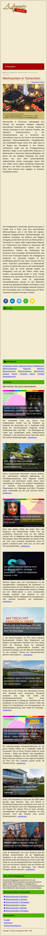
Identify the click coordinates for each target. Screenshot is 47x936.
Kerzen (14, 374)
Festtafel (41, 374)
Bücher (30, 366)
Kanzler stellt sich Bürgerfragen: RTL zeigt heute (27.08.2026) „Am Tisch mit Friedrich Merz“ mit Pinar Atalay (22, 628)
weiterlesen (32, 437)
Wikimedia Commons (32, 117)
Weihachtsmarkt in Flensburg (16, 911)
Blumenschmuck (9, 371)
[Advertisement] (23, 38)
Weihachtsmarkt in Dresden (16, 899)
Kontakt (7, 920)
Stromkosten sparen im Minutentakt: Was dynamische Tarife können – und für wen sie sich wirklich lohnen (23, 681)
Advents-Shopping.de (10, 72)
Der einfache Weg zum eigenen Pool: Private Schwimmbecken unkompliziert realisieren (21, 790)
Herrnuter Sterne (27, 374)
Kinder (15, 366)
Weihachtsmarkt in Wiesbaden (17, 902)
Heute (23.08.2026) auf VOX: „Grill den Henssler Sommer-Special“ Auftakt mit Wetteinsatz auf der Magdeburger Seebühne (23, 843)
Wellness (40, 369)
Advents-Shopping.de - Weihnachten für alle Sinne (15, 8)
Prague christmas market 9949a (13, 115)
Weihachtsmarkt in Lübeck (15, 905)
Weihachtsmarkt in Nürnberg (16, 897)
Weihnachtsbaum (25, 371)
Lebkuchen (22, 366)
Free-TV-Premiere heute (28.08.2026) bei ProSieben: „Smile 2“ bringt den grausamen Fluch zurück (23, 519)
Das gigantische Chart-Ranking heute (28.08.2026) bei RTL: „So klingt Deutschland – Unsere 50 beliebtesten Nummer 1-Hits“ (20, 571)
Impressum (8, 923)
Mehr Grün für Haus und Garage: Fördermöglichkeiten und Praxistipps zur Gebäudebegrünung (21, 464)
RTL (42, 578)
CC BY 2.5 (21, 117)
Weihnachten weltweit (37, 82)
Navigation (10, 67)
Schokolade (7, 366)
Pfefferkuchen (39, 366)
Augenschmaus (22, 72)
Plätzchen (27, 369)
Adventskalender (9, 376)
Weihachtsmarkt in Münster (16, 908)
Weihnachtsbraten (10, 369)
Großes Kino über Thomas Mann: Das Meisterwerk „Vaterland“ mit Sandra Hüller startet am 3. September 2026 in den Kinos (22, 411)
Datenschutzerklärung (12, 926)
